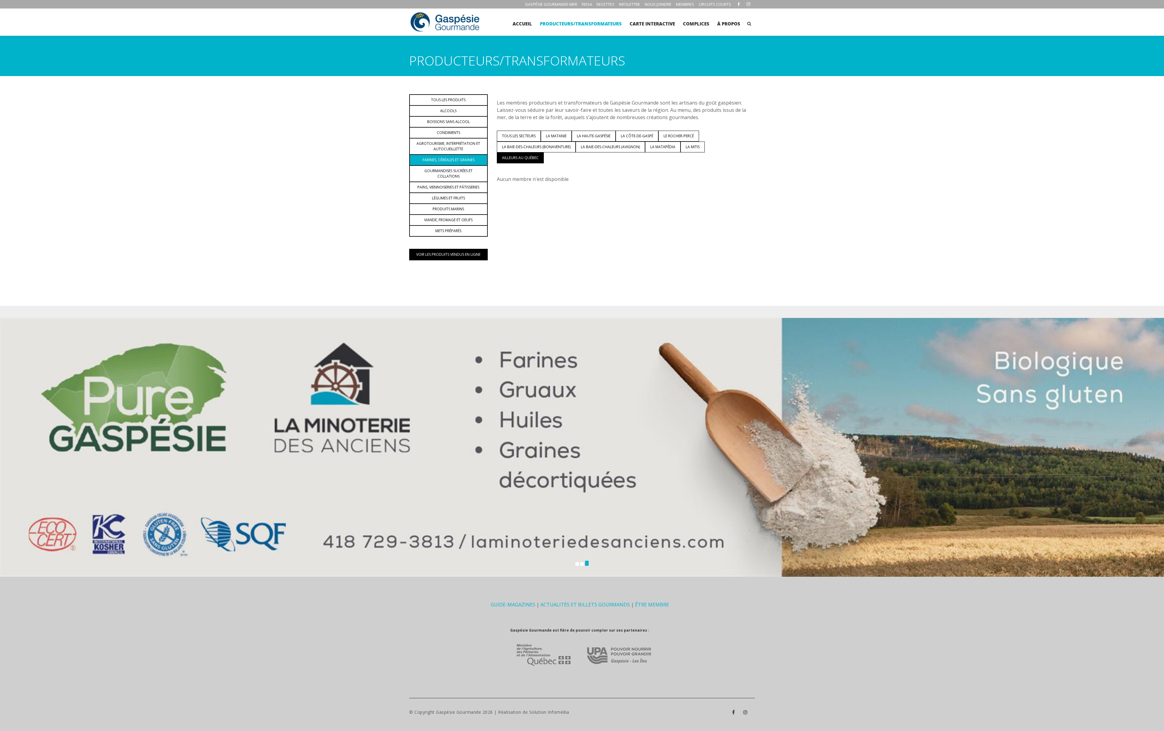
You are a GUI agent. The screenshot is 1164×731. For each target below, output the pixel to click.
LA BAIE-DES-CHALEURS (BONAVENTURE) (536, 146)
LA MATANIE (556, 136)
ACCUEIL (522, 24)
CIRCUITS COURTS (715, 4)
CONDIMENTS (448, 132)
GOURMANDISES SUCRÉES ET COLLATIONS (448, 173)
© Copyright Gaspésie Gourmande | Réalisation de (469, 712)
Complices (696, 24)
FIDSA (587, 4)
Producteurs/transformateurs (581, 24)
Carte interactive (652, 24)
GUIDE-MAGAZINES (513, 604)
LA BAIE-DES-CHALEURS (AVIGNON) (610, 146)
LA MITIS (693, 146)
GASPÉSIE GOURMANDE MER (551, 4)
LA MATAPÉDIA (662, 146)
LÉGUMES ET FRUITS (448, 198)
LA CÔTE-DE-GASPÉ (637, 136)
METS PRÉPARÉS (448, 230)
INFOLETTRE (629, 4)
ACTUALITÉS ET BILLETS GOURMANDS (585, 604)
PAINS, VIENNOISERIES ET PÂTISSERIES (448, 187)
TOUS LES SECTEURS (519, 136)
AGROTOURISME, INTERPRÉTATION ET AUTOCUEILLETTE (448, 146)
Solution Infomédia (549, 712)
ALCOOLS (448, 110)
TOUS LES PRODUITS (448, 99)
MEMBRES (685, 4)
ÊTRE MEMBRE (652, 604)
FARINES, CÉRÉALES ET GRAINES (448, 159)
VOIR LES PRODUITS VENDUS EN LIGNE (448, 254)
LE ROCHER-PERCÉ (679, 136)
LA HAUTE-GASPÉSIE (593, 136)
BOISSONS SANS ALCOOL (448, 121)
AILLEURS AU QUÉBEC (520, 157)
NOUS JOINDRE (658, 4)
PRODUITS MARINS (448, 209)
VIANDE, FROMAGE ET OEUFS (448, 219)
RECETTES (605, 4)
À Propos (728, 24)
